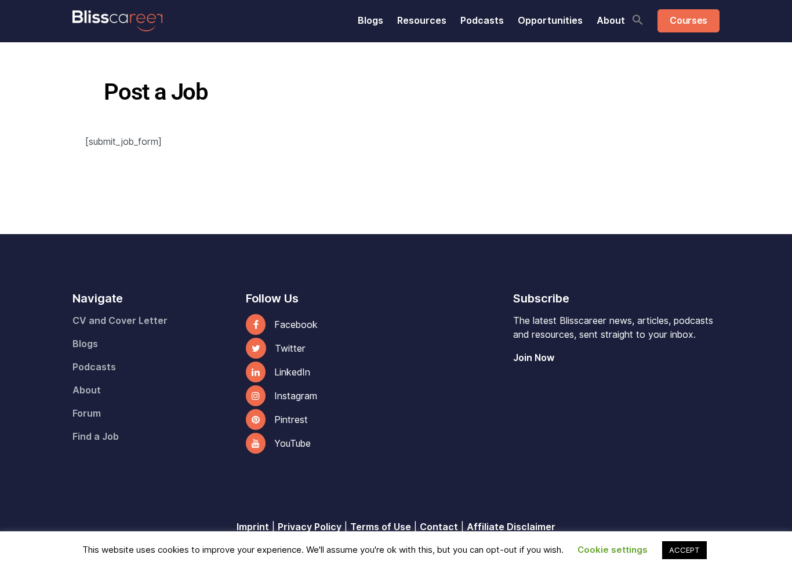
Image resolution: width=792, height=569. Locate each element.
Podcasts (482, 20)
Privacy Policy (309, 526)
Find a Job (95, 436)
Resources (421, 20)
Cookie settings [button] (612, 550)
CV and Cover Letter (120, 320)
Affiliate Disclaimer (511, 526)
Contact (439, 526)
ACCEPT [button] (684, 550)
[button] (638, 19)
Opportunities (550, 20)
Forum (86, 413)
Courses (688, 20)
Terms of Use (380, 526)
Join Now (533, 357)
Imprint (253, 526)
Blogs (370, 20)
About (611, 20)
